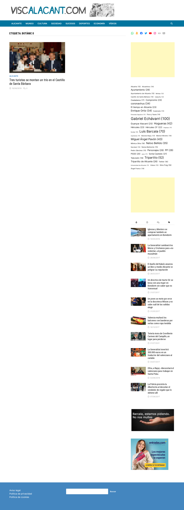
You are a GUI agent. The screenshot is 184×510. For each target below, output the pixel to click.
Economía (99, 23)
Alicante (16, 23)
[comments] (158, 222)
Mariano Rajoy (148, 136)
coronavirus (140, 103)
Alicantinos (148, 87)
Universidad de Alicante (140, 165)
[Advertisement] (153, 59)
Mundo (30, 23)
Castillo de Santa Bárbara (142, 97)
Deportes (84, 23)
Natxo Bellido (157, 143)
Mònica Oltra (138, 143)
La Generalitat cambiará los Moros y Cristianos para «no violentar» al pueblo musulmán (160, 249)
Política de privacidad (20, 493)
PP (169, 150)
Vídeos (112, 23)
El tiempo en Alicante (143, 107)
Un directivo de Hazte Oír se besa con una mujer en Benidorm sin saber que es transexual (160, 284)
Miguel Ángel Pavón (146, 139)
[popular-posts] (136, 222)
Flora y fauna (153, 114)
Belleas (160, 93)
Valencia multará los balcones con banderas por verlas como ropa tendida (160, 320)
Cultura (42, 23)
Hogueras (163, 123)
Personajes (155, 150)
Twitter (163, 162)
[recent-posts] (147, 222)
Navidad (135, 147)
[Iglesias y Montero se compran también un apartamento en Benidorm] (138, 229)
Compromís (154, 100)
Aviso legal (15, 490)
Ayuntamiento (140, 89)
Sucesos (70, 23)
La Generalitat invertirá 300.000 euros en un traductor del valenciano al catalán (160, 353)
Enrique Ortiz (141, 110)
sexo (145, 154)
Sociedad (56, 23)
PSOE (135, 154)
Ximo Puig (165, 165)
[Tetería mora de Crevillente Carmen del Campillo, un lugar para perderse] (138, 334)
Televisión (137, 158)
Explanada (158, 111)
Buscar (113, 491)
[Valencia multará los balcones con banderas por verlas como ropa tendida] (138, 318)
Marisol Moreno (164, 136)
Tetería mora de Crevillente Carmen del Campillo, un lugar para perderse (160, 336)
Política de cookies (19, 497)
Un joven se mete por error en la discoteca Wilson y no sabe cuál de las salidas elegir (160, 303)
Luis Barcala (152, 131)
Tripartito (154, 157)
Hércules (137, 127)
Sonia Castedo (158, 154)
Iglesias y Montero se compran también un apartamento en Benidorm (160, 232)
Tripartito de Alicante (144, 161)
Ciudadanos (137, 100)
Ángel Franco (137, 169)
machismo (135, 136)
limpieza (167, 127)
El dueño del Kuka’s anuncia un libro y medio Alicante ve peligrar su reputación (160, 267)
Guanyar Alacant (142, 123)
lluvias (134, 132)
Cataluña (159, 97)
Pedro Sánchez (138, 150)
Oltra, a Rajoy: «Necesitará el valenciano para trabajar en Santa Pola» (161, 371)
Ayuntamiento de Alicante (142, 93)
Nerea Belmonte (150, 147)
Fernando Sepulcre (138, 114)
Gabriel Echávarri (150, 118)
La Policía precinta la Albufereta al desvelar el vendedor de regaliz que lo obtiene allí (160, 388)
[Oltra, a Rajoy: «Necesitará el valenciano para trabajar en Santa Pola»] (138, 368)
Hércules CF (154, 127)
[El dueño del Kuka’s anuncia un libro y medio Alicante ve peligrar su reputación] (138, 264)
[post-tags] (169, 222)
